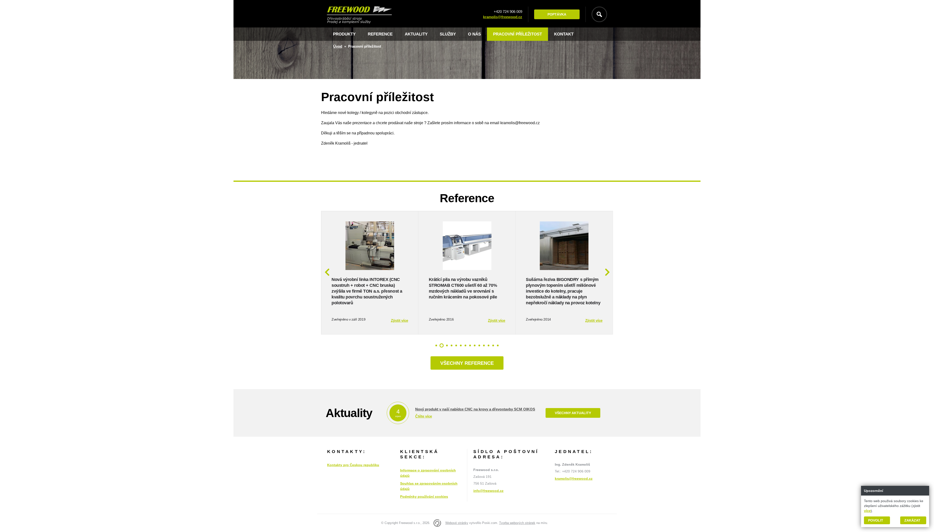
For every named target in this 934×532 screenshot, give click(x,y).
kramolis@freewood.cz (502, 17)
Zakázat (912, 520)
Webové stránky (456, 523)
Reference (380, 34)
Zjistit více (399, 320)
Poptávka (557, 14)
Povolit (875, 520)
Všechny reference (467, 363)
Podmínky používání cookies (424, 496)
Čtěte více (423, 416)
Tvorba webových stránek (517, 523)
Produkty (344, 34)
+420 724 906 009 (508, 11)
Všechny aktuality (573, 413)
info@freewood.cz (488, 491)
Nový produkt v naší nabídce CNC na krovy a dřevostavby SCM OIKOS (475, 409)
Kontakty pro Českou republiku (353, 465)
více (867, 511)
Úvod (337, 46)
